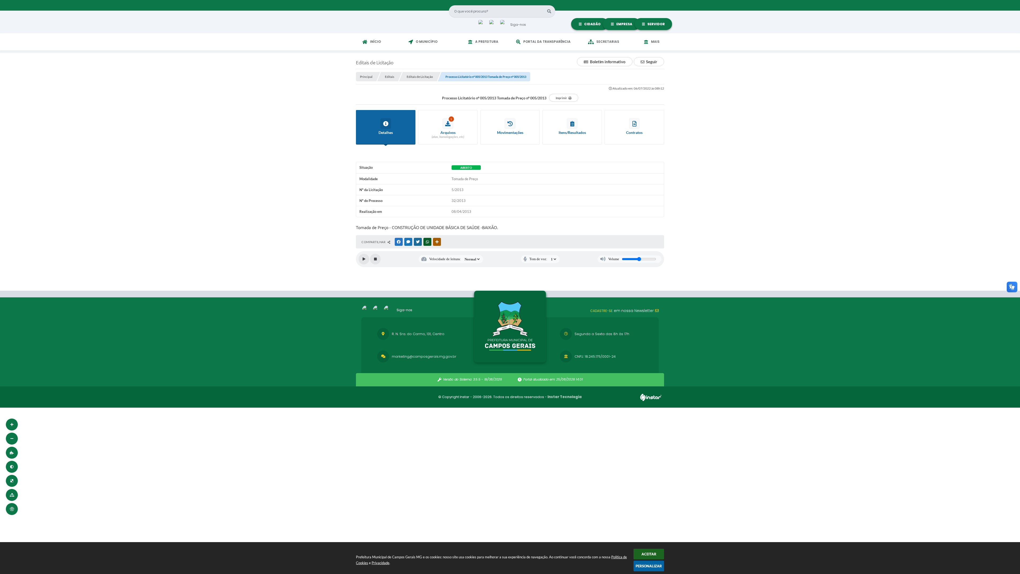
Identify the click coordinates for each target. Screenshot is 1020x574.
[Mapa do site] (11, 494)
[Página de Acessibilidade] (11, 509)
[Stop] (375, 259)
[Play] (364, 259)
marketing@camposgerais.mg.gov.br (424, 356)
